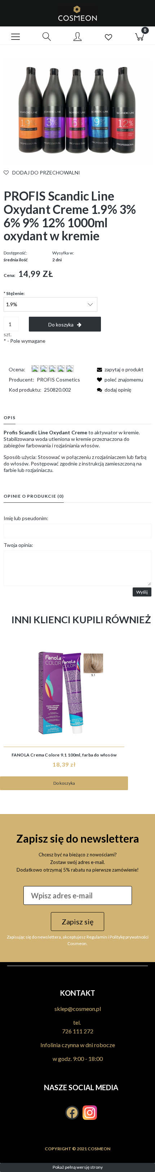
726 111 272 (77, 1031)
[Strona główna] (77, 13)
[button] (15, 36)
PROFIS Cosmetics (58, 379)
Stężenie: (14, 293)
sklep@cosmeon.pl (77, 1008)
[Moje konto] (77, 37)
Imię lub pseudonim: (26, 518)
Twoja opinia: (18, 545)
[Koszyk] (139, 36)
